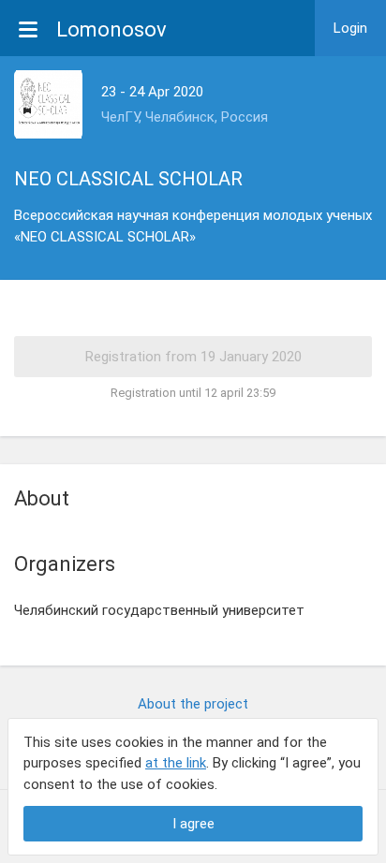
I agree (193, 823)
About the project (193, 703)
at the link (175, 762)
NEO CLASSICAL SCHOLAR (128, 179)
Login (350, 28)
